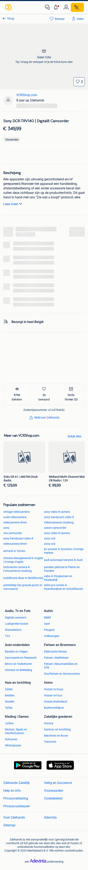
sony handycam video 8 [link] (59, 517)
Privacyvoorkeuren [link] (16, 806)
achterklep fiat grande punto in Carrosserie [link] (22, 586)
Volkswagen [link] (52, 636)
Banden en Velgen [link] (16, 651)
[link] (8, 7)
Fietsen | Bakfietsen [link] (56, 657)
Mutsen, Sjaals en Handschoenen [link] (16, 731)
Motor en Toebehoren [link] (18, 663)
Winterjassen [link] (13, 745)
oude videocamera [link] (15, 517)
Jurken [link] (9, 723)
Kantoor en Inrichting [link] (57, 729)
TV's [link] (7, 636)
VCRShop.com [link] (26, 95)
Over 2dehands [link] (14, 817)
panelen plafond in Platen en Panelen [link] (62, 568)
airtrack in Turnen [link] (14, 551)
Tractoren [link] (50, 741)
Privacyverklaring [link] (15, 798)
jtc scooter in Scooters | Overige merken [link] (63, 550)
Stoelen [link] (9, 701)
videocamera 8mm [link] (15, 522)
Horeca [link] (48, 723)
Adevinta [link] (50, 817)
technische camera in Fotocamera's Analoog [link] (17, 568)
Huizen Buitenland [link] (55, 701)
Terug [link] (10, 18)
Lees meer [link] (10, 204)
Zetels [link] (8, 689)
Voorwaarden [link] (53, 791)
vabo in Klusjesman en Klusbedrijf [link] (58, 577)
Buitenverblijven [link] (54, 707)
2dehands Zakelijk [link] (16, 783)
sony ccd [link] (49, 538)
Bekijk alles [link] (74, 436)
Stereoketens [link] (13, 629)
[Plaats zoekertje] (77, 7)
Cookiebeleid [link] (53, 798)
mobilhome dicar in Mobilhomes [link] (23, 578)
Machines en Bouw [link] (56, 735)
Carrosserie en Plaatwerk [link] (21, 657)
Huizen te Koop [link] (53, 689)
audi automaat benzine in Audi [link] (63, 560)
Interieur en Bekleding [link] (18, 670)
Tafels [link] (8, 707)
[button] (56, 7)
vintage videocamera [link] (16, 511)
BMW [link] (47, 617)
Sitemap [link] (9, 825)
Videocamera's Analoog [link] (59, 522)
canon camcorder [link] (55, 527)
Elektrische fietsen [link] (55, 651)
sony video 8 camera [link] (57, 511)
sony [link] (6, 527)
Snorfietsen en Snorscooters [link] (62, 673)
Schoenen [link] (11, 739)
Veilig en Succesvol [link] (58, 783)
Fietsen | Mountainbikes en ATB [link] (61, 665)
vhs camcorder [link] (12, 533)
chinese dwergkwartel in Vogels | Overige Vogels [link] (23, 559)
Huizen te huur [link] (53, 695)
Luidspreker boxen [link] (16, 623)
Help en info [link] (12, 791)
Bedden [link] (10, 695)
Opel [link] (47, 623)
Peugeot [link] (49, 629)
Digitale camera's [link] (15, 617)
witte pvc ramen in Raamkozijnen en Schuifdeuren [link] (63, 586)
